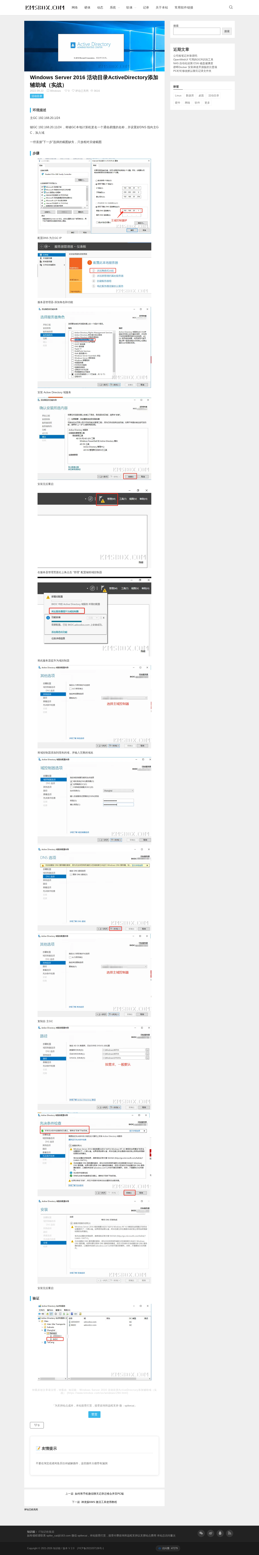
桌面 (201, 95)
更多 (207, 102)
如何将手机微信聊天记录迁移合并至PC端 (99, 1493)
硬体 (87, 7)
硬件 (177, 102)
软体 (129, 7)
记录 (146, 7)
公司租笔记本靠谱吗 (185, 55)
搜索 (176, 25)
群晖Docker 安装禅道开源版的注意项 (195, 67)
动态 (100, 7)
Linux (178, 95)
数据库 (190, 95)
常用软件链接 (184, 7)
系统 (113, 7)
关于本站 (162, 7)
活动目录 (36, 96)
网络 (75, 7)
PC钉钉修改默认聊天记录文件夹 (192, 70)
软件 (197, 102)
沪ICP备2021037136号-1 (90, 1548)
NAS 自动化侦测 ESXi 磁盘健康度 (193, 63)
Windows (55, 90)
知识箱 (73, 1389)
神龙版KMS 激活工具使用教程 (99, 1501)
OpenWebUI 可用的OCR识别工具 (193, 59)
